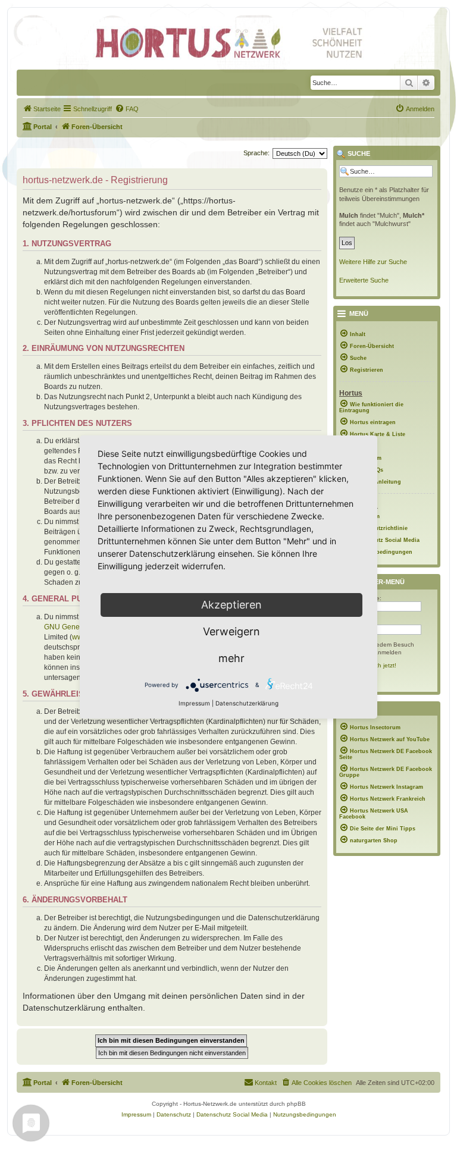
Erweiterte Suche (364, 280)
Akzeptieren (231, 604)
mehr (231, 658)
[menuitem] (42, 109)
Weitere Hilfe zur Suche (373, 261)
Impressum (194, 703)
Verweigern (231, 631)
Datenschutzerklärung (246, 703)
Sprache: (256, 152)
